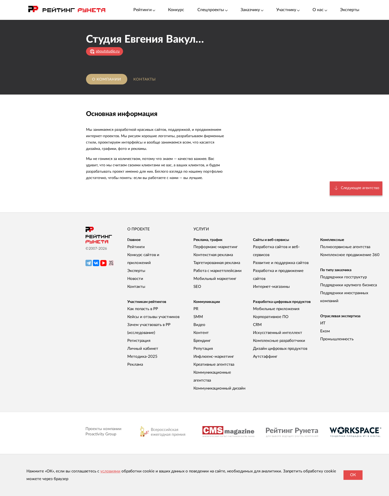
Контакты (144, 79)
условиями (110, 471)
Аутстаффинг (265, 357)
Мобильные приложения (276, 309)
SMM (198, 317)
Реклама (135, 365)
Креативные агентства (213, 365)
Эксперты (349, 10)
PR (195, 309)
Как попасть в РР (142, 309)
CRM (257, 325)
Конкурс (176, 10)
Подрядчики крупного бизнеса (348, 285)
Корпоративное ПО (270, 317)
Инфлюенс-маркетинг (213, 357)
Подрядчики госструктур (343, 277)
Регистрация (138, 341)
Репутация (203, 349)
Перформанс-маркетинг (215, 247)
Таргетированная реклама (216, 263)
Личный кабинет (142, 349)
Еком (325, 331)
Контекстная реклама (213, 255)
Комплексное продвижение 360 (349, 255)
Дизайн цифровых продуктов (280, 349)
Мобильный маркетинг (214, 279)
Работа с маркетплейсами (217, 271)
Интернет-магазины (271, 287)
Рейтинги (136, 247)
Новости (135, 279)
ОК (353, 475)
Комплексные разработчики (279, 341)
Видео (199, 325)
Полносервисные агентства (345, 247)
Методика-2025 (142, 357)
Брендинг (202, 341)
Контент (201, 333)
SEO (197, 287)
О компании (106, 79)
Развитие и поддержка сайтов (281, 263)
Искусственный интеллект (277, 333)
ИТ (322, 323)
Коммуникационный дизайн (219, 388)
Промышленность (337, 339)
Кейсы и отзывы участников (153, 317)
